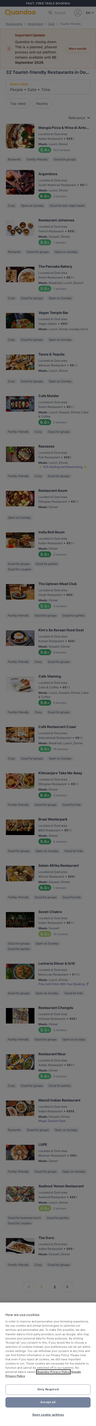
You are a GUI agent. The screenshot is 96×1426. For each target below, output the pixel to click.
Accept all (48, 1402)
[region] (48, 1364)
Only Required (48, 1389)
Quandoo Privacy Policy (53, 1372)
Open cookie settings (48, 1414)
